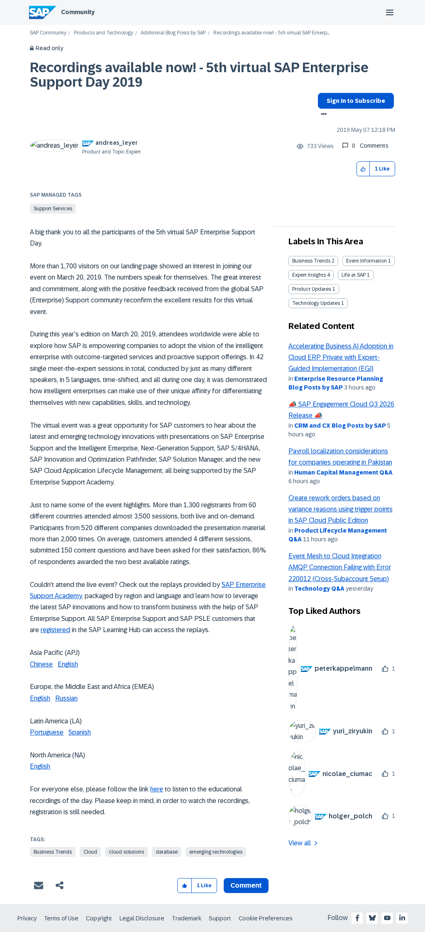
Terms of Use (61, 918)
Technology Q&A (319, 588)
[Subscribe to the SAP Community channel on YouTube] (387, 918)
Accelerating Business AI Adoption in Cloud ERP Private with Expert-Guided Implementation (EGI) (340, 357)
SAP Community (48, 33)
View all (299, 843)
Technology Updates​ (316, 303)
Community (78, 12)
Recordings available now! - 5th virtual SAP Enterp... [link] (271, 33)
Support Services (53, 209)
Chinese (41, 664)
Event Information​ (366, 261)
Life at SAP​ (354, 275)
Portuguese (47, 732)
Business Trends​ (311, 261)
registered (55, 629)
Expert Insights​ (309, 275)
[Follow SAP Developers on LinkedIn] (402, 918)
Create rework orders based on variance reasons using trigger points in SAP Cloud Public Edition (340, 509)
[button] (363, 169)
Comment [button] (246, 885)
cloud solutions (126, 852)
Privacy (27, 918)
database (167, 852)
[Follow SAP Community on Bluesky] (372, 918)
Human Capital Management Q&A (343, 472)
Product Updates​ (311, 289)
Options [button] (322, 115)
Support (220, 918)
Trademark (186, 918)
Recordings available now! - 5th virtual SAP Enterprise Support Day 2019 (199, 75)
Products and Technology (103, 33)
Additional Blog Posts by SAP (173, 33)
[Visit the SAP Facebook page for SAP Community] (357, 918)
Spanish (79, 732)
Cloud (90, 852)
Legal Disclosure (142, 918)
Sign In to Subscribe (356, 100)
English (68, 664)
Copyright (99, 918)
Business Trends (53, 852)
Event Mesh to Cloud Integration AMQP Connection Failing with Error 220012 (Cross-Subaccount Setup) (339, 567)
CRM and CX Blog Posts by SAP (340, 425)
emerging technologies (215, 852)
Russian (66, 698)
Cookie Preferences (266, 918)
